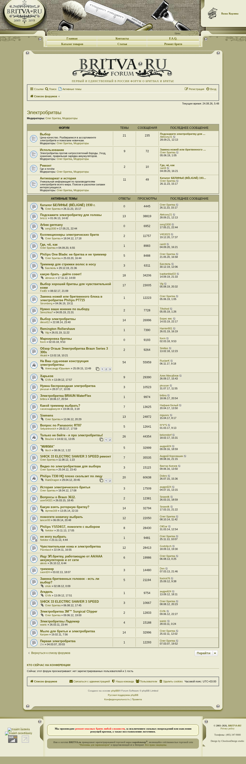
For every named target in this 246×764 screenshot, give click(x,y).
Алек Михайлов (169, 375)
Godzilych (166, 546)
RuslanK (165, 360)
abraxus (50, 277)
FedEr (43, 290)
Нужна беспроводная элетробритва (67, 386)
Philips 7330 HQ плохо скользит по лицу (71, 476)
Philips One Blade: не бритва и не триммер (73, 254)
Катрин (44, 634)
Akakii (43, 355)
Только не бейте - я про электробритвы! (71, 435)
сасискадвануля (50, 408)
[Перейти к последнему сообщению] (177, 204)
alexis (43, 563)
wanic (43, 624)
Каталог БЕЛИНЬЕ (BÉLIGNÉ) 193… (183, 177)
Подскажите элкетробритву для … (182, 133)
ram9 (163, 168)
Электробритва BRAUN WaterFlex (65, 396)
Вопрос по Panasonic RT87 (60, 425)
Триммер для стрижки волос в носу (68, 264)
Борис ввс (166, 318)
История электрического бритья (65, 487)
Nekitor (49, 530)
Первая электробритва (57, 641)
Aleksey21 (166, 136)
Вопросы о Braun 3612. (58, 497)
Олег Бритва (53, 118)
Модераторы (70, 118)
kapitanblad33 (168, 273)
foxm (43, 341)
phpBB (115, 690)
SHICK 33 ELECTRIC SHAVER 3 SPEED (69, 601)
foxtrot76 (165, 578)
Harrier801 (166, 328)
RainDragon (52, 479)
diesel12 (45, 322)
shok (48, 586)
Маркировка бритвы (56, 338)
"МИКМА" (47, 446)
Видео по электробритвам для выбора (70, 466)
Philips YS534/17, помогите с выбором (70, 527)
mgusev (164, 415)
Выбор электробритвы (58, 319)
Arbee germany (51, 225)
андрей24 (165, 446)
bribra (43, 399)
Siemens (46, 415)
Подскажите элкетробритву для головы (71, 215)
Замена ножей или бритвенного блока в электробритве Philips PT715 (71, 298)
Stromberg (46, 303)
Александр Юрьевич (57, 368)
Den (162, 568)
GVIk (48, 379)
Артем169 (51, 510)
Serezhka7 (46, 312)
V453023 (165, 234)
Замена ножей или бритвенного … (183, 149)
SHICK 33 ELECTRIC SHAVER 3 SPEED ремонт (75, 456)
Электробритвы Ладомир (60, 621)
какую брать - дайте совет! (60, 274)
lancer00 (45, 520)
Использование (52, 150)
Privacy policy (227, 728)
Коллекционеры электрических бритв (69, 234)
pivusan (44, 389)
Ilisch (48, 450)
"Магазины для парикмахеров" (94, 745)
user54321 (46, 500)
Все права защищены (155, 745)
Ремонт (45, 165)
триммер (47, 569)
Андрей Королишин (171, 456)
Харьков (46, 376)
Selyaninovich (48, 428)
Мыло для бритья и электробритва (67, 631)
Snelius (164, 348)
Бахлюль (50, 268)
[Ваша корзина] (213, 13)
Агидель (46, 592)
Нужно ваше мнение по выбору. (65, 309)
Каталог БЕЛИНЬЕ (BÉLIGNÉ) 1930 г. (67, 205)
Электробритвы (44, 112)
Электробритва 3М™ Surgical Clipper (68, 611)
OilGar (163, 526)
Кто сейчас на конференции (48, 665)
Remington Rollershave (57, 329)
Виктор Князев (168, 465)
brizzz (43, 218)
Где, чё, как (167, 165)
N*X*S (163, 425)
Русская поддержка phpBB (123, 695)
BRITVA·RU (234, 725)
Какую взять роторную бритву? (64, 507)
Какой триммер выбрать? (60, 405)
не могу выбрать (53, 536)
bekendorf (166, 434)
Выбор (45, 134)
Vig (161, 283)
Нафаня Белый (169, 405)
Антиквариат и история (58, 178)
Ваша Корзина (230, 13)
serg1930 (50, 228)
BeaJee (49, 439)
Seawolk (165, 496)
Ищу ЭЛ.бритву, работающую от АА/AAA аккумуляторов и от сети (71, 558)
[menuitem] (50, 89)
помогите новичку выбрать (61, 517)
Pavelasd (45, 549)
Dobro (163, 475)
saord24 (45, 572)
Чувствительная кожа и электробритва (70, 546)
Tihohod (164, 308)
